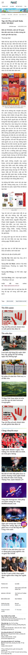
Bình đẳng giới (5, 598)
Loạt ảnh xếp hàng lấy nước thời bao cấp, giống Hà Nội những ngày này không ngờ (14, 354)
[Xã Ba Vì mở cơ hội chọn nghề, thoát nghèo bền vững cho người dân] (14, 564)
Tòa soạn (18, 609)
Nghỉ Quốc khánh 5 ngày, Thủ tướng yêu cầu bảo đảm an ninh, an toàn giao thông (13, 452)
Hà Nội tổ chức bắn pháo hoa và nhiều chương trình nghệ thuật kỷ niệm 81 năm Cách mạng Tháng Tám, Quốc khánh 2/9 (13, 477)
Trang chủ (5, 6)
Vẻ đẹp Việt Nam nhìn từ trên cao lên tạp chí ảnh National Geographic (13, 400)
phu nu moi (10, 301)
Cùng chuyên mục (10, 430)
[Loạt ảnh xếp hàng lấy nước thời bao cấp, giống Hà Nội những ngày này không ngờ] (14, 343)
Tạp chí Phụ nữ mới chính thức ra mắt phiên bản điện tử (13, 328)
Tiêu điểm (9, 14)
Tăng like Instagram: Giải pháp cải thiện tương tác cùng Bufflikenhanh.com (13, 501)
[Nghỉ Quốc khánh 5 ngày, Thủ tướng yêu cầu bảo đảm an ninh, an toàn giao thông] (14, 440)
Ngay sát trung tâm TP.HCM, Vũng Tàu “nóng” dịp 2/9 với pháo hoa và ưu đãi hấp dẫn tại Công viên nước (13, 526)
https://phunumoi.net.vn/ (11, 285)
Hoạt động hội (22, 14)
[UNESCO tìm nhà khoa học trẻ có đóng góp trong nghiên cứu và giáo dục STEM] (14, 540)
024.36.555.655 (5, 605)
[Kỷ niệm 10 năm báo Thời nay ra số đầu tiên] (14, 367)
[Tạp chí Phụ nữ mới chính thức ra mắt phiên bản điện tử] (14, 317)
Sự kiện (12, 6)
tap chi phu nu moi (21, 301)
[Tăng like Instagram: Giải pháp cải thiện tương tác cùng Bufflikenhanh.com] (14, 490)
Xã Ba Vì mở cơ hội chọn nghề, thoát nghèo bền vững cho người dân (14, 575)
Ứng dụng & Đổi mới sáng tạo (20, 588)
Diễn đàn (15, 14)
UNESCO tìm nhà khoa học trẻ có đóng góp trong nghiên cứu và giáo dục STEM (13, 551)
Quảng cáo (18, 605)
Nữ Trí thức (19, 6)
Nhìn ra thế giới (6, 593)
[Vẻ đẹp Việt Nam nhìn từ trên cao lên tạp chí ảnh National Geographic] (14, 389)
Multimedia (18, 598)
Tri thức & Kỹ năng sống (20, 594)
